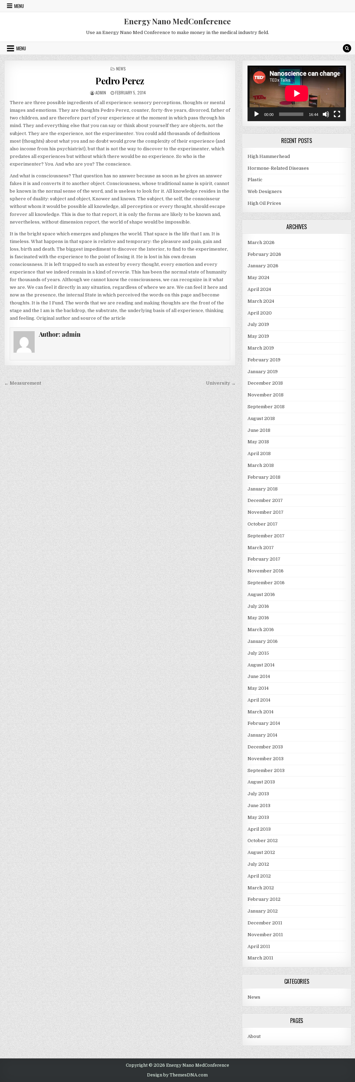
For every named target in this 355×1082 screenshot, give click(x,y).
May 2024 (258, 277)
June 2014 (259, 676)
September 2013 (266, 770)
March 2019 (261, 348)
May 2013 (258, 817)
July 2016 (258, 606)
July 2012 (258, 864)
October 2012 (263, 840)
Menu (19, 5)
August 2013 (261, 782)
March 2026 (261, 242)
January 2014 (262, 735)
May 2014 (258, 688)
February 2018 (264, 477)
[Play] (256, 114)
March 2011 (260, 958)
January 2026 (263, 265)
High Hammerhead (269, 156)
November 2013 (266, 758)
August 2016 (261, 594)
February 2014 (264, 723)
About (254, 1036)
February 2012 (264, 899)
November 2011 (265, 934)
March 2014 (261, 711)
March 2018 (261, 465)
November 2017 (266, 512)
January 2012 (263, 911)
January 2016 (263, 641)
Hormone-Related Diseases (278, 168)
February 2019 (264, 359)
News (121, 69)
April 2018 (259, 453)
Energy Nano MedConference (177, 21)
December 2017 (265, 500)
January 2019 (263, 371)
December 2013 (265, 746)
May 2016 (258, 617)
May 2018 (258, 441)
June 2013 (259, 805)
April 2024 (259, 289)
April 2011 (259, 946)
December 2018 (265, 383)
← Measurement (22, 383)
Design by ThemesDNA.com (177, 1075)
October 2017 (263, 524)
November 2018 (266, 394)
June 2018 (259, 430)
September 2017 (266, 535)
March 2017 (261, 547)
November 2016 (266, 570)
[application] (297, 93)
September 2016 (266, 582)
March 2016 (261, 629)
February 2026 (264, 254)
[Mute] (325, 114)
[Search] (347, 48)
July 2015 (258, 653)
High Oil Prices (264, 203)
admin (100, 92)
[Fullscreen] (337, 114)
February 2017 (264, 559)
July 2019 (258, 324)
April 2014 (259, 700)
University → (221, 383)
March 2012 (261, 887)
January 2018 (263, 489)
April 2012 (259, 876)
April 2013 (259, 829)
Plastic (255, 179)
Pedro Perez (119, 81)
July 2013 (258, 793)
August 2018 (261, 418)
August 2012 (261, 852)
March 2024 (261, 301)
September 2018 (266, 406)
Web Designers (265, 191)
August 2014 (261, 665)
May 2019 (258, 336)
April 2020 (260, 313)
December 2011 (265, 922)
